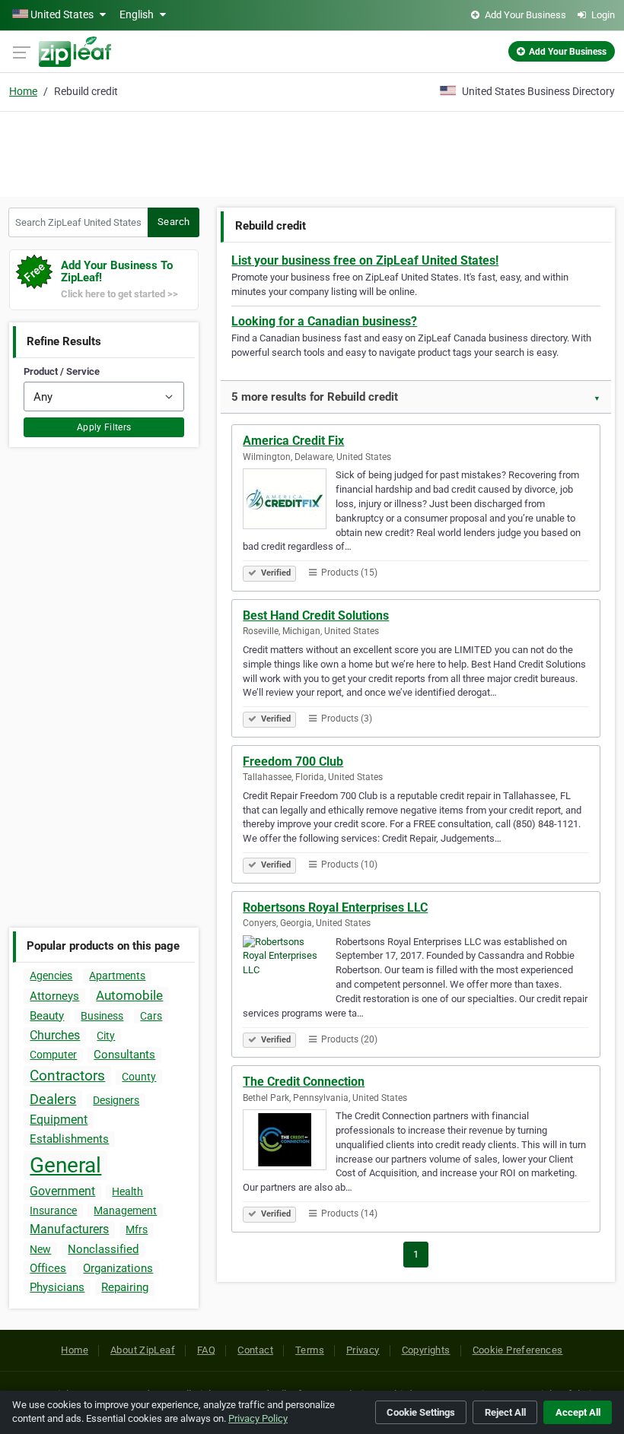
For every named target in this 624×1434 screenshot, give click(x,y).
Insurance (53, 1210)
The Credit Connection (304, 1081)
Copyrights (426, 1350)
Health (127, 1191)
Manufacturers (69, 1229)
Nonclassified (103, 1249)
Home (23, 91)
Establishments (69, 1139)
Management (125, 1210)
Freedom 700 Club (293, 761)
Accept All (578, 1412)
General (65, 1165)
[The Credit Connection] (289, 1142)
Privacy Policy (258, 1418)
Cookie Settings (421, 1412)
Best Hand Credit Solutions (316, 615)
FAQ (206, 1350)
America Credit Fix (293, 440)
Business (102, 1016)
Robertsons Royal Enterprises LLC (335, 907)
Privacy (363, 1350)
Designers (116, 1100)
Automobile (129, 995)
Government (62, 1191)
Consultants (124, 1054)
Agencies (51, 975)
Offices (48, 1268)
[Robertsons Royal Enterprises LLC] (289, 968)
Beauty (47, 1016)
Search (173, 221)
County (139, 1077)
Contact (255, 1350)
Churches (55, 1035)
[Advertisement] (312, 152)
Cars (151, 1016)
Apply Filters (104, 427)
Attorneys (54, 996)
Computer (53, 1055)
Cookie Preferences (518, 1350)
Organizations (118, 1268)
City (106, 1035)
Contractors (67, 1075)
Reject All (505, 1412)
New (40, 1249)
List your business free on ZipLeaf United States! (364, 260)
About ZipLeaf (142, 1350)
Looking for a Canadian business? (324, 321)
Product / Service (62, 371)
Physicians (57, 1287)
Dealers (53, 1099)
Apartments (117, 975)
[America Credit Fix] (289, 501)
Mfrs (137, 1229)
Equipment (59, 1119)
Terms (309, 1350)
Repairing (124, 1287)
